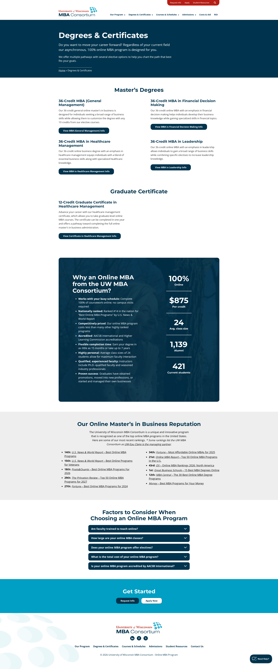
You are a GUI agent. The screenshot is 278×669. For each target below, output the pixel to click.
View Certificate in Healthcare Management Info (89, 236)
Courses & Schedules (134, 646)
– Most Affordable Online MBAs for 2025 (185, 452)
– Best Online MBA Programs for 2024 (100, 486)
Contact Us (197, 646)
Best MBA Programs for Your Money (176, 483)
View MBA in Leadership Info (170, 167)
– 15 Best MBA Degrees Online (186, 470)
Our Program (82, 646)
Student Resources (176, 646)
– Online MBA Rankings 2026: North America (185, 465)
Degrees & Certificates (105, 646)
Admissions (155, 646)
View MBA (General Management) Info (84, 130)
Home (62, 70)
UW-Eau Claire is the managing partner (148, 444)
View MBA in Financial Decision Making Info (179, 126)
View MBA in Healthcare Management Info (86, 171)
